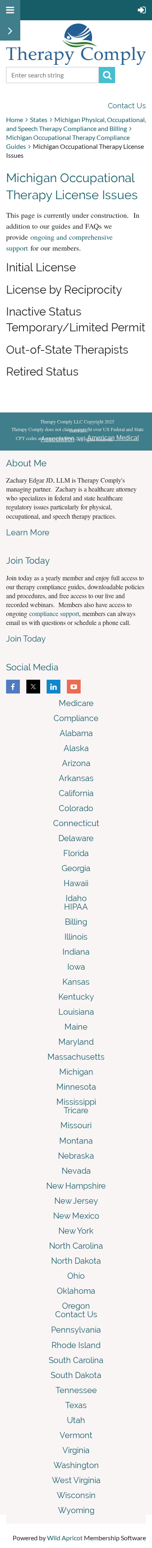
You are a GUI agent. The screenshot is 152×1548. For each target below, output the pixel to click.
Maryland (76, 1042)
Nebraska (76, 1156)
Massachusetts (76, 1057)
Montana (76, 1141)
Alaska (76, 748)
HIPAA (76, 907)
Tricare (76, 1110)
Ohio (76, 1276)
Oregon (76, 1306)
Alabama (76, 733)
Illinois (76, 937)
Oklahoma (76, 1291)
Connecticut (76, 823)
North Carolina (76, 1246)
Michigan (76, 1072)
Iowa (76, 967)
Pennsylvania (76, 1330)
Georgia (76, 868)
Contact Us (127, 105)
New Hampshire (76, 1186)
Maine (76, 1027)
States (38, 119)
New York (76, 1231)
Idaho (76, 898)
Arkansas (76, 778)
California (76, 793)
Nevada (76, 1171)
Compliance (76, 718)
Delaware (76, 838)
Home (14, 119)
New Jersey (76, 1201)
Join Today (26, 639)
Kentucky (76, 997)
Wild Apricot (65, 1538)
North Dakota (76, 1261)
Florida (76, 853)
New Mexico (76, 1216)
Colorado (76, 808)
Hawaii (76, 883)
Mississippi (76, 1102)
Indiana (76, 952)
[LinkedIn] (53, 686)
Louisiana (76, 1012)
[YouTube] (74, 686)
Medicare (76, 703)
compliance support (54, 613)
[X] (33, 686)
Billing (76, 922)
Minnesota (76, 1087)
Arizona (76, 763)
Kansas (76, 982)
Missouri (76, 1125)
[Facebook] (13, 686)
